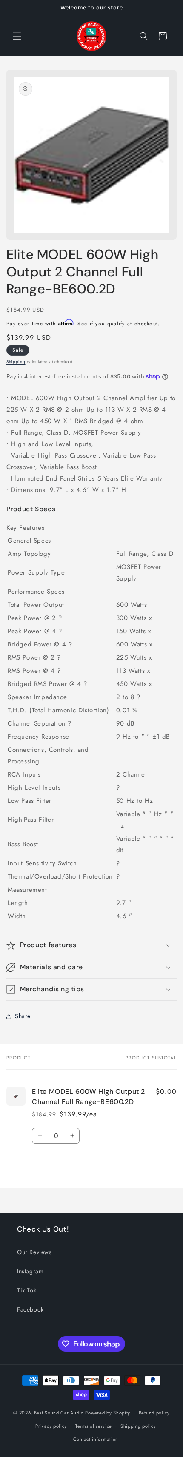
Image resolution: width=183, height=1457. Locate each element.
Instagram (30, 1271)
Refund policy (154, 1412)
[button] (17, 36)
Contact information (95, 1439)
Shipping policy (138, 1426)
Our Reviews (34, 1252)
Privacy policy (51, 1426)
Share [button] (23, 1016)
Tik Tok (26, 1290)
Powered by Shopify (107, 1412)
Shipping (16, 362)
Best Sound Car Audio (59, 1412)
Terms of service (93, 1426)
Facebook (30, 1309)
